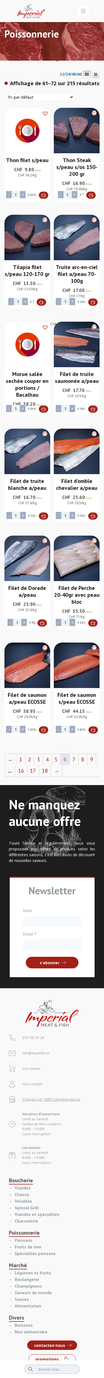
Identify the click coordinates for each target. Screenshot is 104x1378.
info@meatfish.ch (35, 1053)
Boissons (24, 1325)
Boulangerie (27, 1279)
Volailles (23, 1201)
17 (33, 770)
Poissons (23, 1240)
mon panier (31, 1068)
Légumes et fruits (33, 1272)
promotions (47, 1359)
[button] (44, 113)
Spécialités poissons (35, 1253)
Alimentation (28, 1306)
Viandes (23, 1188)
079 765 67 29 (33, 1037)
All (79, 74)
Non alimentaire (31, 1331)
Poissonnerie (24, 1232)
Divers (16, 1317)
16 (21, 770)
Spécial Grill (27, 1207)
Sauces (22, 1299)
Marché (18, 1265)
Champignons (28, 1286)
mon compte (32, 1084)
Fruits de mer (28, 1247)
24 (68, 74)
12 (62, 74)
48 (74, 74)
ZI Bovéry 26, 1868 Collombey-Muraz (51, 1099)
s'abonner (49, 962)
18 (45, 770)
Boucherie (21, 1180)
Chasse (22, 1194)
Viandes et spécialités (37, 1214)
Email (30, 934)
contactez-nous (49, 1345)
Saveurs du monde (33, 1292)
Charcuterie (26, 1221)
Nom (27, 910)
